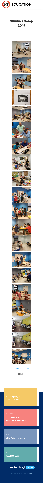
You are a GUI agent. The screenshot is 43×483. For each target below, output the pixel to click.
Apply (30, 467)
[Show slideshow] (21, 368)
